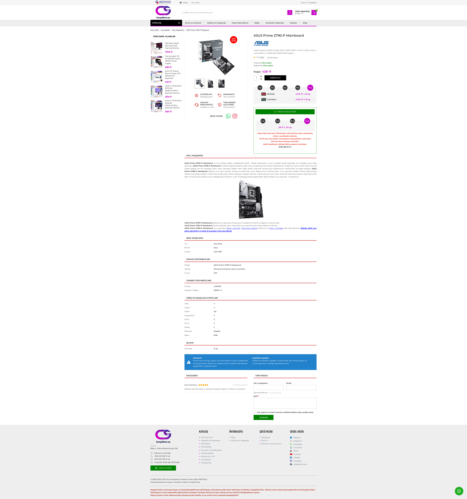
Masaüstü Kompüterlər (210, 440)
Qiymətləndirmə (261, 393)
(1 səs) (262, 57)
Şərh (256, 396)
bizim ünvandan (276, 228)
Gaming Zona (207, 437)
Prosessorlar (206, 463)
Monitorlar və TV (208, 456)
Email (288, 383)
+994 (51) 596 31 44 (162, 456)
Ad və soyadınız (261, 383)
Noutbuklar (206, 444)
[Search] (289, 12)
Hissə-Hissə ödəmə (249, 228)
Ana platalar (206, 460)
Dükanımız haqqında (216, 23)
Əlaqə (185, 3)
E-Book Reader (207, 453)
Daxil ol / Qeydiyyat (309, 3)
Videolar (293, 23)
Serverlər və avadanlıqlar (211, 450)
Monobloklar (206, 447)
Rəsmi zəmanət (233, 228)
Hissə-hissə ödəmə (240, 23)
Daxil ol (264, 440)
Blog (305, 23)
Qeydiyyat (265, 437)
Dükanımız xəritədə (162, 453)
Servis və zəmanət (193, 23)
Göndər (263, 417)
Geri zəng (195, 3)
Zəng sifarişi (165, 468)
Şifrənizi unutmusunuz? (271, 444)
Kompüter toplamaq (275, 23)
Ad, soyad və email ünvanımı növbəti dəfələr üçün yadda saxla (285, 412)
